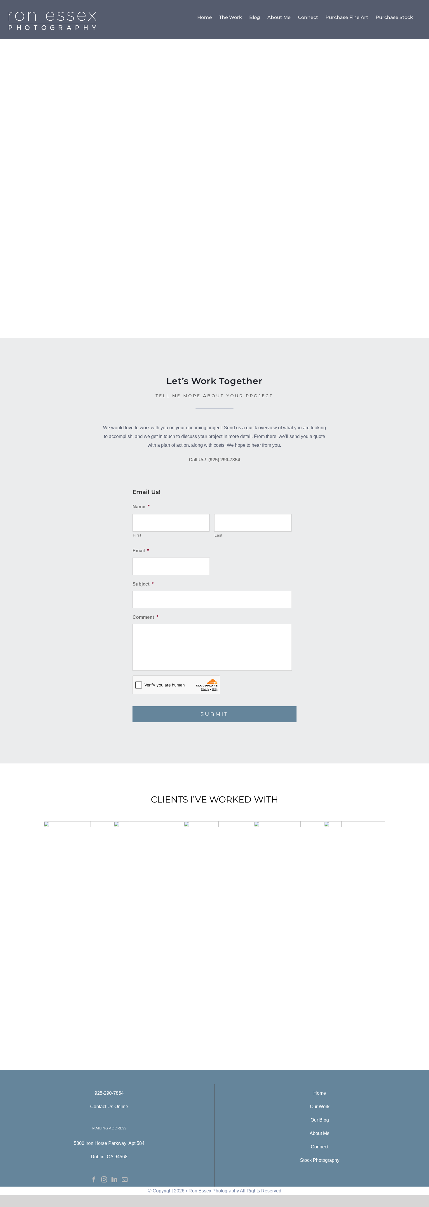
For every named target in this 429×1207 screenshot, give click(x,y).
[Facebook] (94, 1180)
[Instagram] (104, 1180)
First (137, 535)
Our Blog (320, 1119)
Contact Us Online (109, 1106)
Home (319, 1093)
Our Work (319, 1106)
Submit (214, 714)
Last (218, 535)
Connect (319, 1146)
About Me (319, 1133)
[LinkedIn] (114, 1180)
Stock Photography (319, 1160)
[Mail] (125, 1180)
